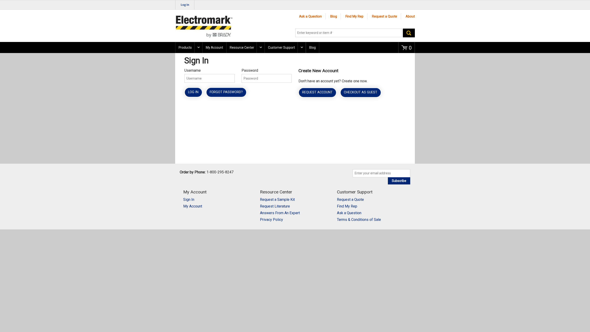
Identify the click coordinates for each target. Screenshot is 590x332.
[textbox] (348, 33)
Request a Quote (384, 16)
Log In (193, 92)
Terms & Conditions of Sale (359, 219)
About (410, 16)
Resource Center (242, 47)
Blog (333, 16)
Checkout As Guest (360, 92)
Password (250, 70)
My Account (214, 47)
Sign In (188, 199)
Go (409, 33)
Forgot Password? (226, 92)
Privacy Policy (271, 219)
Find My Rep (354, 16)
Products (185, 47)
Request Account (317, 92)
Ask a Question (310, 16)
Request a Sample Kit (277, 199)
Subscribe (399, 181)
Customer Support (281, 47)
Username (192, 70)
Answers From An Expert (280, 213)
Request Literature (275, 206)
